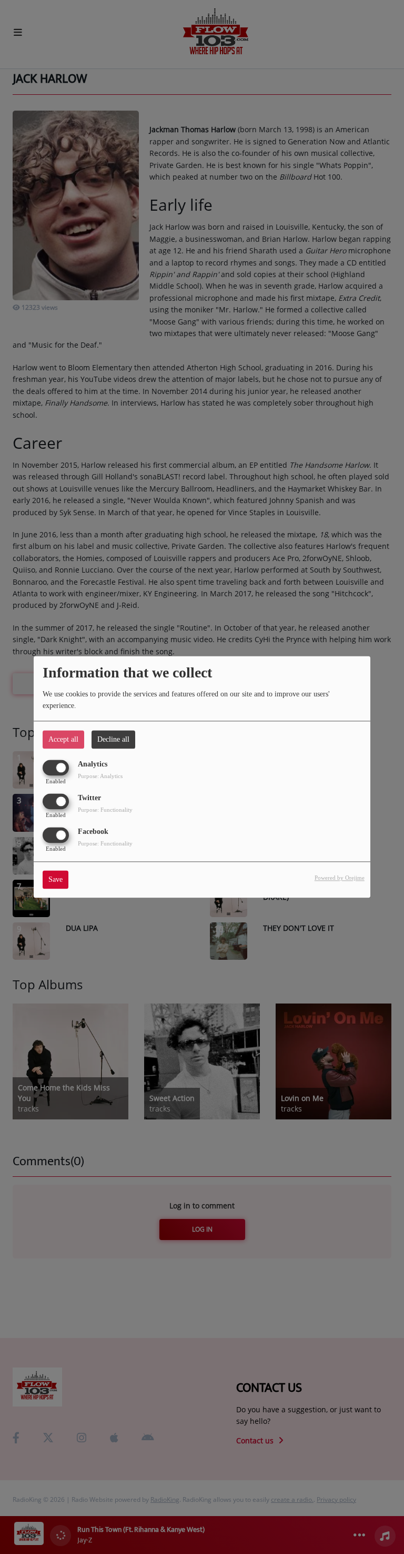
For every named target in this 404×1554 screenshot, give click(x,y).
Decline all (113, 739)
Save (55, 880)
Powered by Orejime (340, 878)
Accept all (63, 739)
